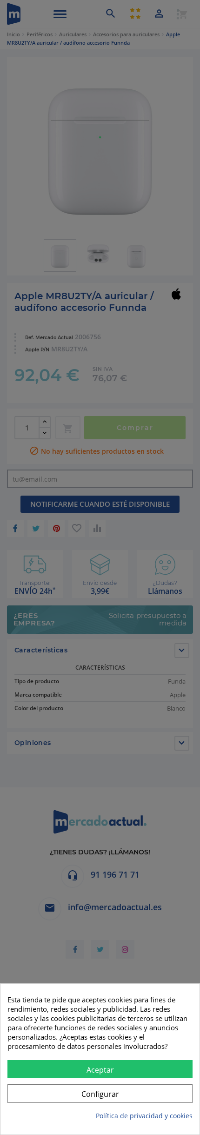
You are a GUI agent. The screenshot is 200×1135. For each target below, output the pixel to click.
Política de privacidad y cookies (144, 1115)
